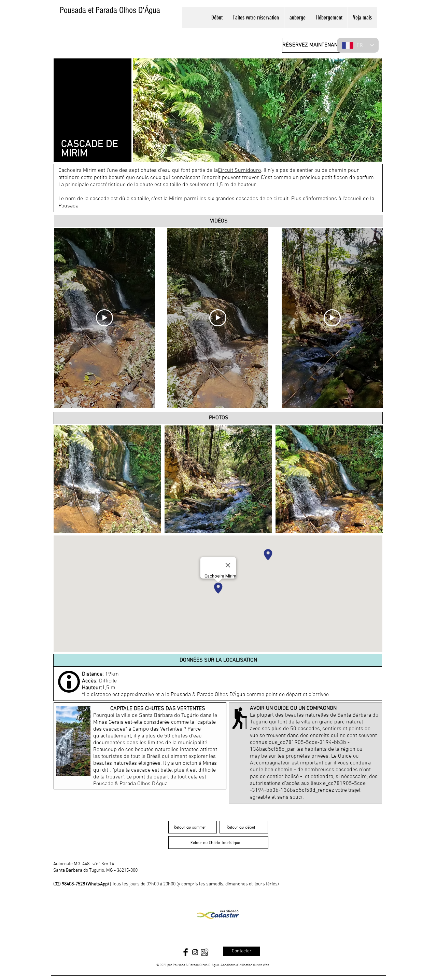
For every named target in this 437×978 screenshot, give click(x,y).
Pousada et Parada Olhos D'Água (110, 10)
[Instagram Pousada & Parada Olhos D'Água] (195, 952)
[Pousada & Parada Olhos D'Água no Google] (205, 952)
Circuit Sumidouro (239, 170)
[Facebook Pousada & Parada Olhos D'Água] (185, 952)
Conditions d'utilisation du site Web (245, 965)
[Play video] (104, 317)
